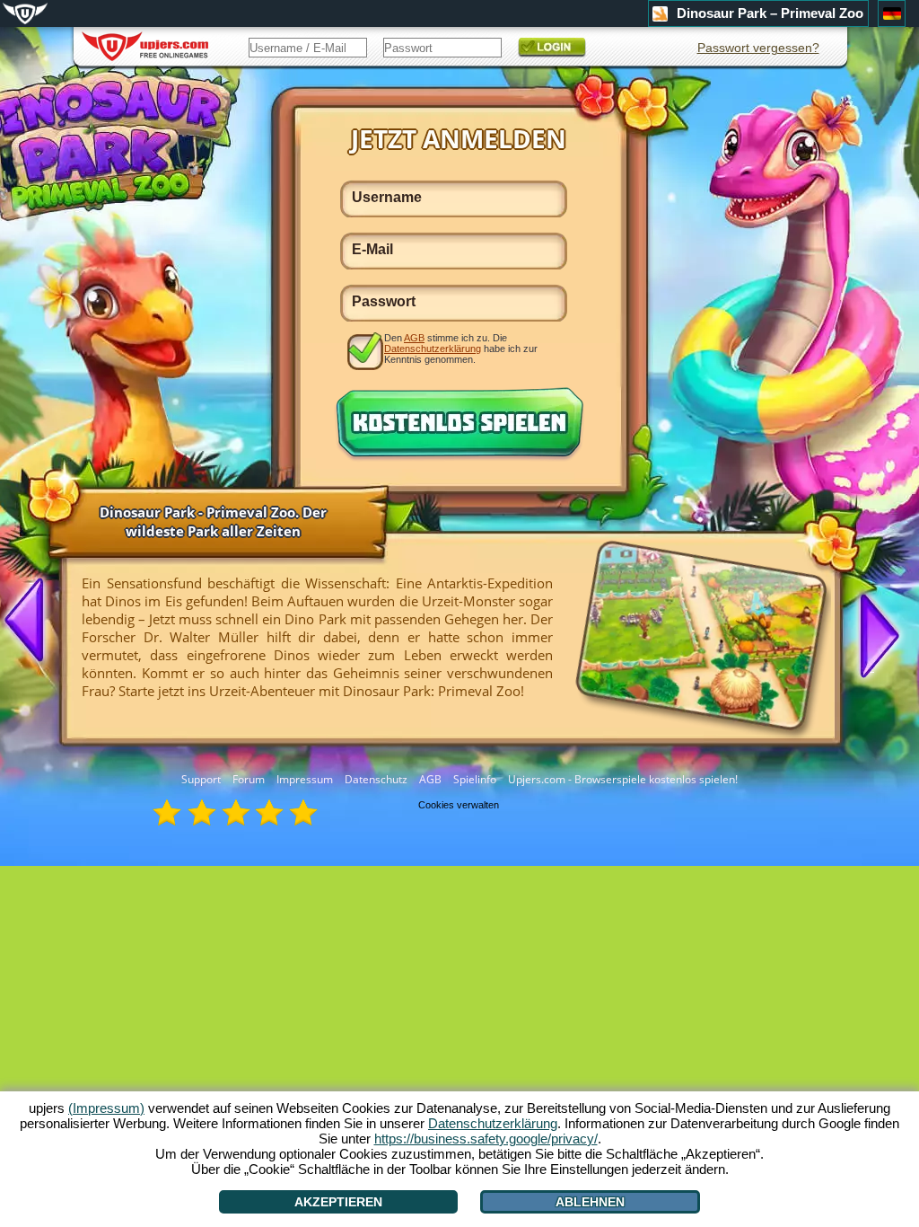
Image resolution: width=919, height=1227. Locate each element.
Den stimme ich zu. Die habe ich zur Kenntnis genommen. (461, 348)
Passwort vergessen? (758, 47)
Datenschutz (376, 779)
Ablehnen (590, 1202)
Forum (248, 779)
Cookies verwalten (458, 804)
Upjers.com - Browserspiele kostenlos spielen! (623, 779)
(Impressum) (106, 1108)
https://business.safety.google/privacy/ (486, 1138)
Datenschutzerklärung (432, 348)
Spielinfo (474, 779)
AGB (430, 779)
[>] (872, 634)
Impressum (304, 779)
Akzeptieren (338, 1202)
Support (201, 779)
